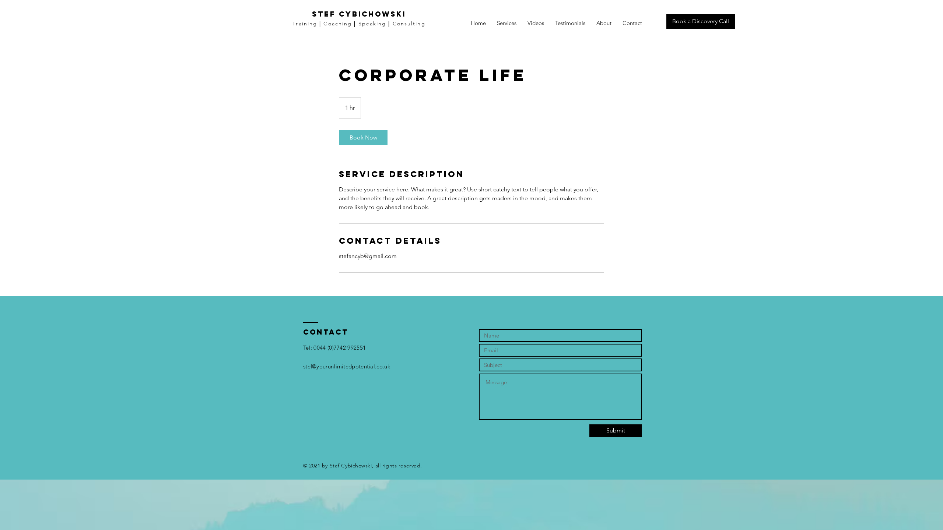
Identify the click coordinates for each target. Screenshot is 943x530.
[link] (363, 137)
